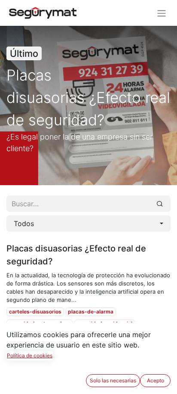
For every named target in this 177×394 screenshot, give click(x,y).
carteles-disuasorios (35, 311)
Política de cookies (29, 355)
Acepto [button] (155, 380)
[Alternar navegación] (162, 12)
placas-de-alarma (90, 311)
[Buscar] (160, 203)
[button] (88, 223)
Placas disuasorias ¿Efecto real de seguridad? (76, 255)
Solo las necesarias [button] (113, 380)
